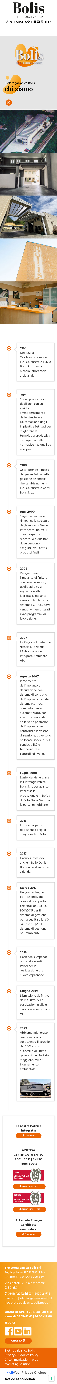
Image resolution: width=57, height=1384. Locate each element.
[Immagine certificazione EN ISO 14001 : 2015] (28, 1198)
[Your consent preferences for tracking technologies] (51, 1378)
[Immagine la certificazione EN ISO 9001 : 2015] (28, 1175)
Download (30, 1135)
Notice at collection (20, 1379)
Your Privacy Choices (30, 1372)
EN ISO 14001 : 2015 (31, 1209)
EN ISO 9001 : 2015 (30, 1186)
